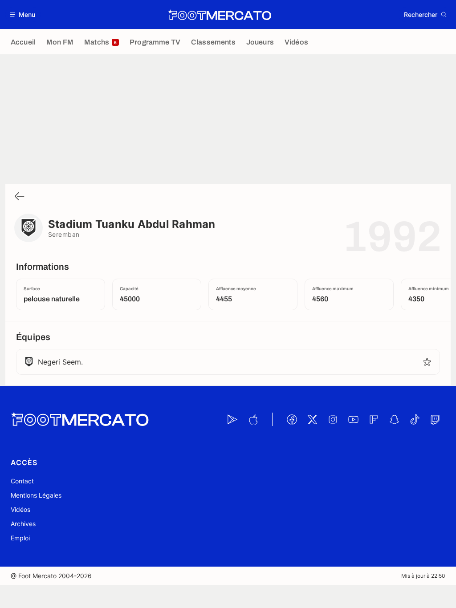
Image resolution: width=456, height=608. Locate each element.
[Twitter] (312, 419)
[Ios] (253, 419)
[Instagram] (332, 419)
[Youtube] (353, 419)
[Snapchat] (394, 419)
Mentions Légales (36, 495)
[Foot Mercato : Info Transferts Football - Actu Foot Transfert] (219, 14)
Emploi (20, 538)
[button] (23, 14)
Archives (23, 523)
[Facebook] (291, 419)
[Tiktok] (414, 419)
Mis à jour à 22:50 (423, 575)
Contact (22, 481)
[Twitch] (435, 419)
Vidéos (20, 509)
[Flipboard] (373, 419)
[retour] (19, 197)
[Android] (232, 419)
